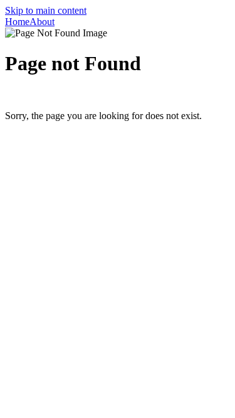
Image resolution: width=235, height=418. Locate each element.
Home (17, 21)
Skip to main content (45, 10)
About (42, 21)
